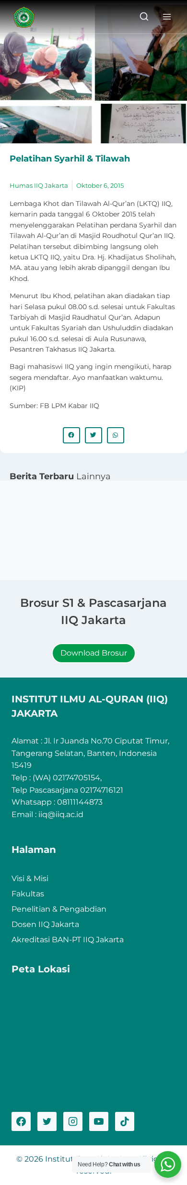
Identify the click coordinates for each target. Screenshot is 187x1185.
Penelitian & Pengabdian (59, 909)
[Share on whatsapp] (115, 435)
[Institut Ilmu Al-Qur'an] (27, 17)
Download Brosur (93, 652)
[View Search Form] (144, 17)
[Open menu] (166, 16)
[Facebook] (21, 1121)
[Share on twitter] (93, 435)
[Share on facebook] (71, 435)
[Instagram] (72, 1121)
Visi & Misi (30, 878)
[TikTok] (124, 1121)
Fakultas (28, 893)
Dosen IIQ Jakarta (45, 924)
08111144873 (80, 802)
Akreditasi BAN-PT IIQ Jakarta (68, 939)
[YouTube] (98, 1121)
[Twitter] (47, 1121)
